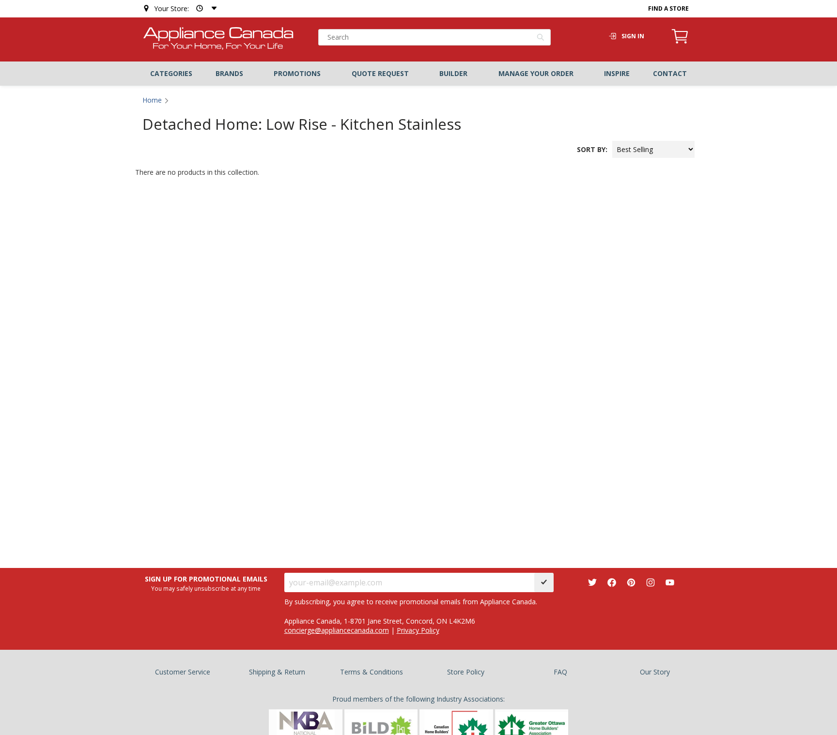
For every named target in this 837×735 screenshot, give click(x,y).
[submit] (544, 582)
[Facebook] (611, 582)
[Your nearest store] (204, 8)
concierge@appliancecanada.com (336, 630)
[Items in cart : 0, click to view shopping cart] (680, 42)
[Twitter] (592, 582)
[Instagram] (650, 582)
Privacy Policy (418, 630)
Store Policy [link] (465, 671)
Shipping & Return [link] (277, 671)
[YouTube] (670, 582)
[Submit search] (541, 38)
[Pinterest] (631, 582)
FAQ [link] (560, 671)
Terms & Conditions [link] (371, 671)
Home (152, 100)
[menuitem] (171, 73)
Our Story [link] (655, 671)
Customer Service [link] (182, 671)
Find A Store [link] (668, 8)
